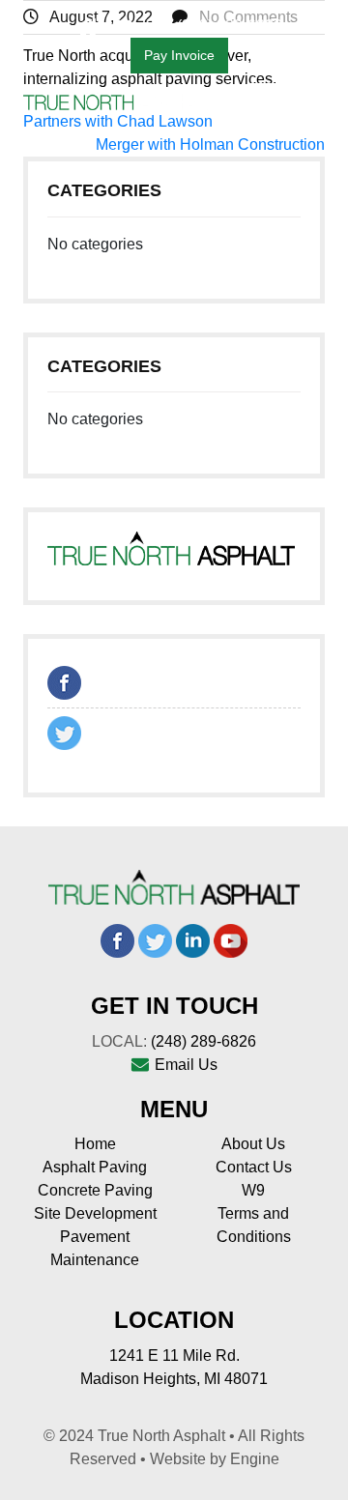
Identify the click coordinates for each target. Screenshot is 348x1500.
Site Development (95, 1213)
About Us (253, 1144)
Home (95, 1144)
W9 (253, 1190)
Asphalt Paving (95, 1167)
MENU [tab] (287, 107)
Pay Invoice (179, 55)
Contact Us (254, 1167)
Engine (254, 1459)
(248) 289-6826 (203, 1041)
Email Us (186, 1064)
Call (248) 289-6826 (213, 25)
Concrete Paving (95, 1190)
